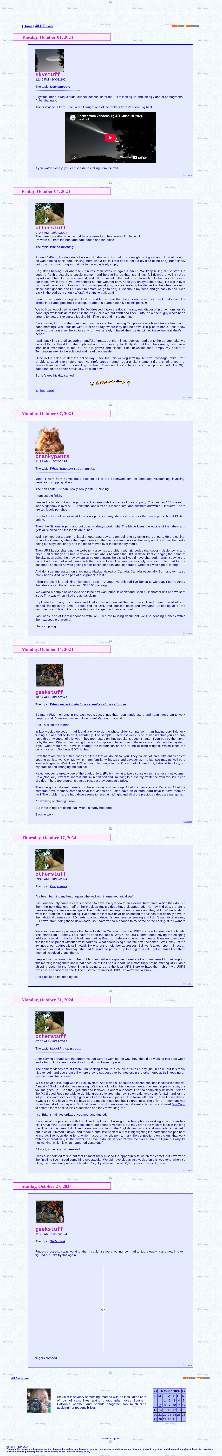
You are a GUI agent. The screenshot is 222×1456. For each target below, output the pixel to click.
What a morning (62, 247)
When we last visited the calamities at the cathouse (88, 704)
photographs (111, 1400)
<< (155, 1391)
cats (77, 1400)
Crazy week (58, 886)
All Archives (44, 26)
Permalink (188, 175)
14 (160, 1410)
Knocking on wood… (65, 1048)
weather (78, 1404)
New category (60, 86)
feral (50, 390)
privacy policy (83, 1451)
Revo (60, 1093)
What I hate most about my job (72, 468)
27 (155, 1419)
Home (28, 26)
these (81, 1124)
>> (183, 1391)
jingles (40, 390)
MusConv (178, 1104)
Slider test (57, 1241)
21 (160, 1414)
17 (174, 1410)
